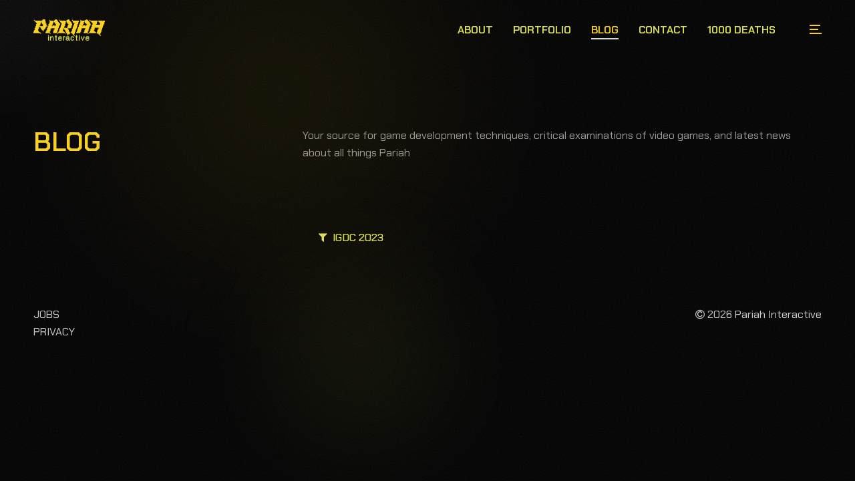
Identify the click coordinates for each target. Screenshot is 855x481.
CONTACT (663, 30)
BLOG (605, 30)
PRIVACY (54, 332)
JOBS (46, 314)
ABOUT (475, 30)
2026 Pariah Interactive (763, 314)
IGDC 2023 (355, 237)
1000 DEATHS (741, 30)
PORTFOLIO (542, 30)
